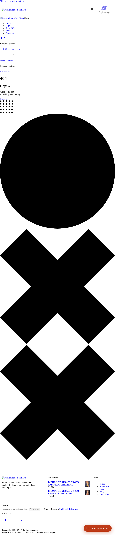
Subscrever (34, 509)
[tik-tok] (13, 520)
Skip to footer (19, 1)
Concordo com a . (62, 509)
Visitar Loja (5, 71)
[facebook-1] (1, 38)
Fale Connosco (6, 60)
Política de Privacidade (69, 509)
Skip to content (6, 1)
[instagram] (4, 38)
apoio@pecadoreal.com (10, 49)
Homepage (5, 99)
